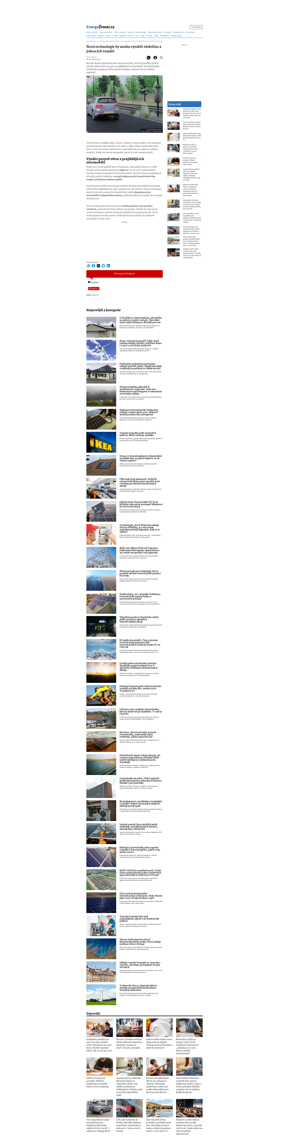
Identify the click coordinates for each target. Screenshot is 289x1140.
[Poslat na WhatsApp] (149, 58)
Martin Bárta (91, 57)
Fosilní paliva (91, 36)
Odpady (101, 36)
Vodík (156, 36)
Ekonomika (190, 32)
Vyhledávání (196, 27)
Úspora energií (176, 36)
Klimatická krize (179, 32)
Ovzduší (149, 36)
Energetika (167, 32)
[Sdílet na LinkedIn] (108, 265)
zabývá (138, 170)
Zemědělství (164, 36)
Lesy (137, 36)
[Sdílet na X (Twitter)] (161, 58)
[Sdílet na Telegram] (103, 265)
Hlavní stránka (91, 32)
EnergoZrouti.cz (92, 41)
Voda (142, 36)
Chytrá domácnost (105, 32)
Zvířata (115, 36)
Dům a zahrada (120, 32)
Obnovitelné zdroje (155, 32)
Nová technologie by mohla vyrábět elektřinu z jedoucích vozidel (139, 41)
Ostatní (108, 36)
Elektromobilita (140, 32)
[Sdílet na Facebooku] (155, 58)
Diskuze (94, 282)
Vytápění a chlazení (126, 36)
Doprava (130, 32)
